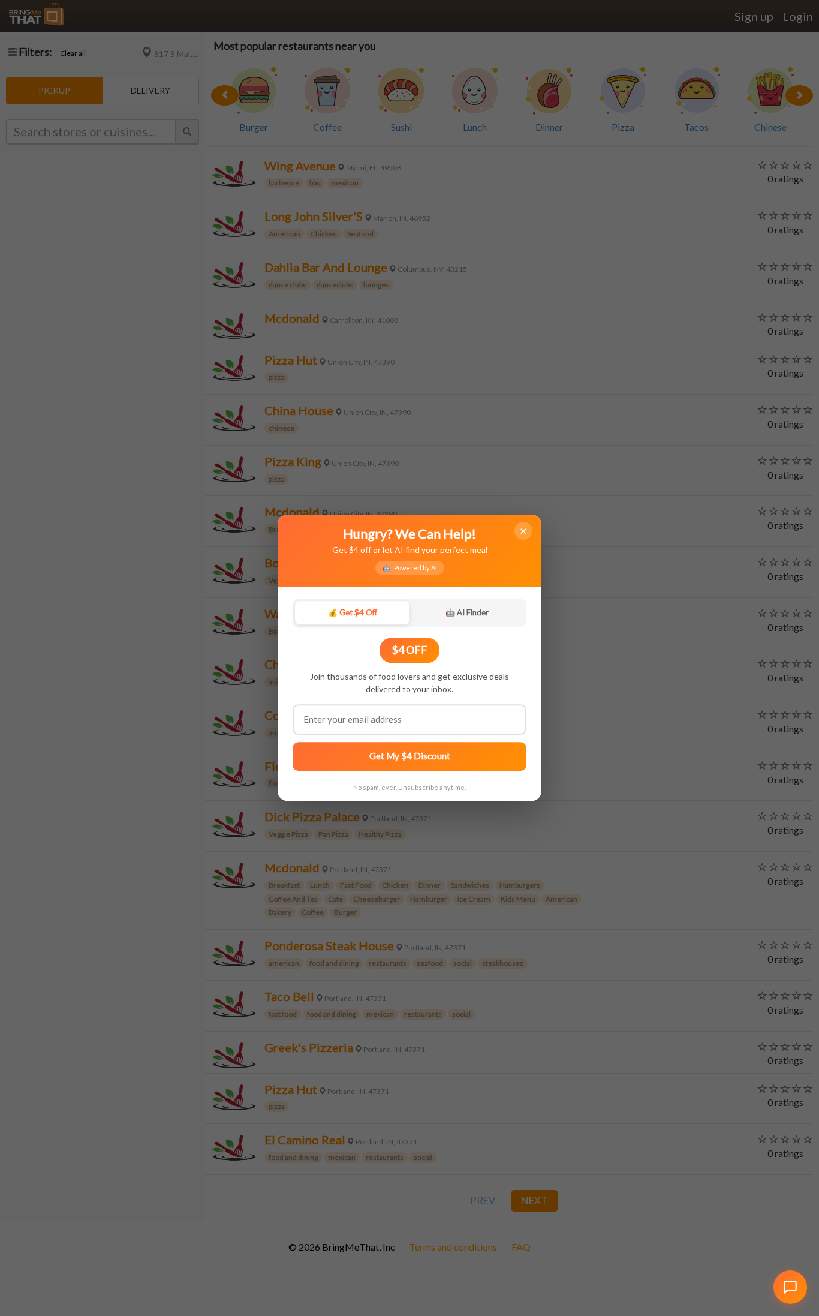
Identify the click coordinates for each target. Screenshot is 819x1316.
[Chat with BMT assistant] (790, 1287)
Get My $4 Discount (409, 756)
